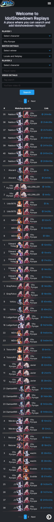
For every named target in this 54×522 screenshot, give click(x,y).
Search (27, 92)
